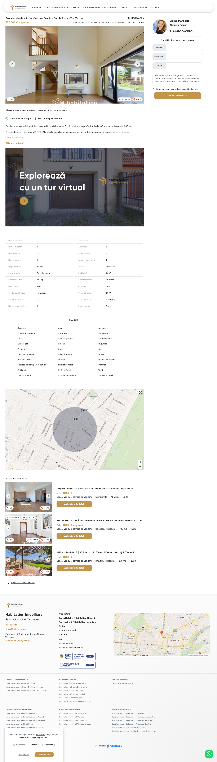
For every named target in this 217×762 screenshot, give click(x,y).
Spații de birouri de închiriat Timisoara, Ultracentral (133, 717)
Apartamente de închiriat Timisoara (21, 713)
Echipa (124, 7)
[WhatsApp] (209, 754)
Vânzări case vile (67, 680)
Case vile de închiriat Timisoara (72, 713)
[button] (12, 64)
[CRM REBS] (114, 746)
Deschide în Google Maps (18, 640)
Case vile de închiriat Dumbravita (73, 720)
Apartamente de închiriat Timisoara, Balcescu (25, 720)
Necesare (20, 745)
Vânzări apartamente (17, 680)
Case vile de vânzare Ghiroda (71, 691)
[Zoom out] (140, 466)
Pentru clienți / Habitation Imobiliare (99, 7)
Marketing (50, 745)
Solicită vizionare (178, 96)
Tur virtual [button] (125, 99)
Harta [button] (138, 99)
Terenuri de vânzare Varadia (124, 683)
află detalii (40, 734)
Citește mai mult (15, 143)
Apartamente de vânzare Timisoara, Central (25, 687)
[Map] (74, 429)
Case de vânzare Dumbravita (52, 110)
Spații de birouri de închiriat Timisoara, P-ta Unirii (132, 720)
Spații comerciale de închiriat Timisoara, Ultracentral (134, 731)
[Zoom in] (140, 462)
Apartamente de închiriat (19, 709)
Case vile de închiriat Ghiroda (71, 717)
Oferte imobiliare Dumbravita (20, 110)
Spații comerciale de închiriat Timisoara (128, 728)
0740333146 (181, 31)
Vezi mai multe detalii (74, 504)
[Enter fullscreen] (140, 392)
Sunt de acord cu (177, 89)
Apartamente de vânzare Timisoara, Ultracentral (27, 691)
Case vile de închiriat (69, 709)
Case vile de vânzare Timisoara (72, 683)
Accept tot (44, 754)
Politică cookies (66, 643)
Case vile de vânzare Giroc (70, 698)
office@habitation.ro (16, 629)
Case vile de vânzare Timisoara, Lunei (75, 701)
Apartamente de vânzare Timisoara (21, 683)
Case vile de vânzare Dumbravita (73, 687)
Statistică (35, 745)
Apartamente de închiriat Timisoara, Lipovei (25, 728)
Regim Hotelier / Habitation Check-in (62, 7)
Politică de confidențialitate (71, 647)
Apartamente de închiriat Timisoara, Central (25, 717)
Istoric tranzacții (139, 7)
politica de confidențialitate (185, 89)
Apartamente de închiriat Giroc (19, 724)
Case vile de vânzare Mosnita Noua (74, 694)
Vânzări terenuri (120, 680)
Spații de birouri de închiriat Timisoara (128, 713)
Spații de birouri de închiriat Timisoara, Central (131, 724)
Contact (155, 7)
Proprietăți (36, 7)
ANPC (61, 639)
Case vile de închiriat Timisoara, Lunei (75, 724)
